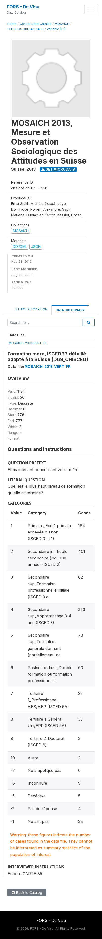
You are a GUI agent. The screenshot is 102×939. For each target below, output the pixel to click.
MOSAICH (62, 23)
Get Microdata (60, 169)
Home (11, 23)
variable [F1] (56, 29)
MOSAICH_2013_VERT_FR (28, 343)
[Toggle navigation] (91, 9)
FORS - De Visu (23, 6)
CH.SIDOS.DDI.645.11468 (25, 29)
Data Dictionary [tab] (70, 310)
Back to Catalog (28, 892)
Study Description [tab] (31, 309)
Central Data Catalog (35, 23)
